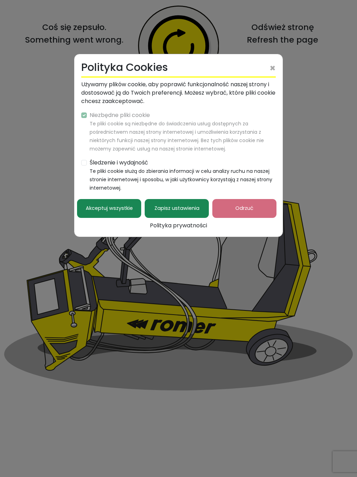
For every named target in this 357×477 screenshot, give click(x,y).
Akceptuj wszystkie (109, 208)
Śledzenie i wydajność (181, 175)
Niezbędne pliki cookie (177, 131)
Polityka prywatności (178, 225)
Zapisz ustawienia (176, 208)
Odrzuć (244, 208)
